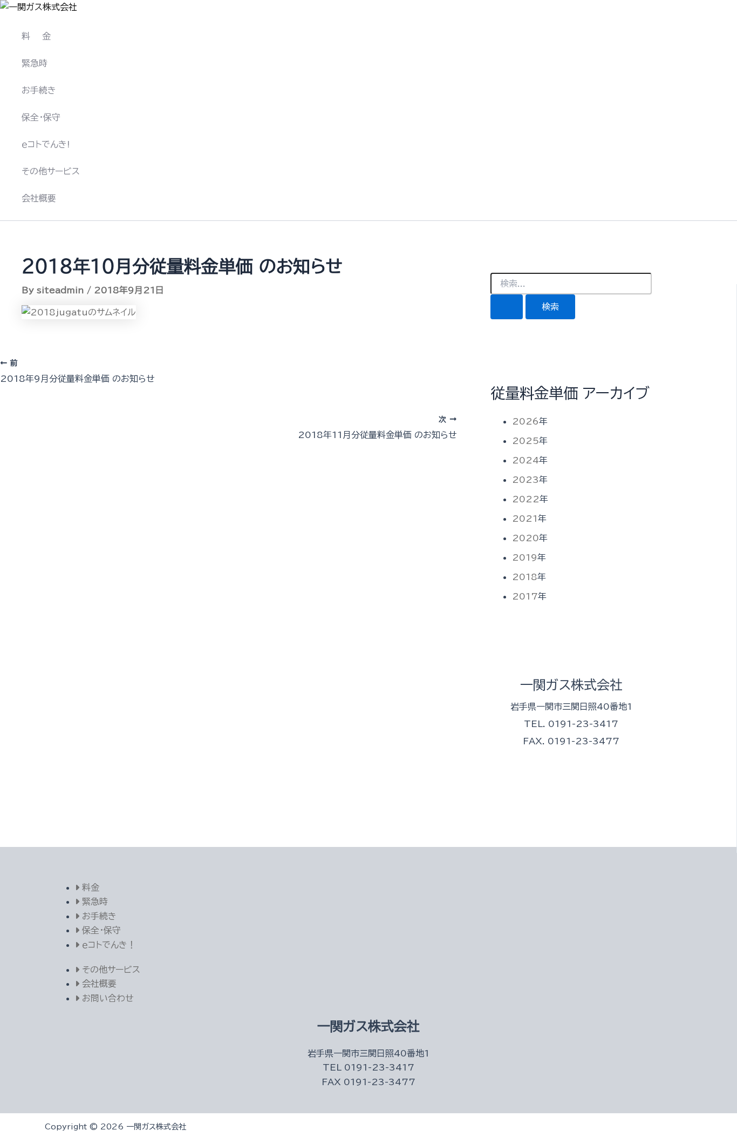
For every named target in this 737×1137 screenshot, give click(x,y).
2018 (524, 577)
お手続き (39, 90)
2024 (525, 460)
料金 (89, 887)
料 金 (36, 36)
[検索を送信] (506, 306)
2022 (526, 499)
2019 (524, 557)
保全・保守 (41, 117)
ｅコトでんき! (46, 144)
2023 (525, 479)
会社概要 (39, 198)
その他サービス (51, 171)
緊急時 (34, 63)
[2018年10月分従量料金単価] (79, 312)
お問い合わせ (106, 998)
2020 (525, 538)
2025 (525, 440)
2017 (525, 596)
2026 (525, 421)
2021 (525, 518)
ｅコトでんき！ (107, 944)
